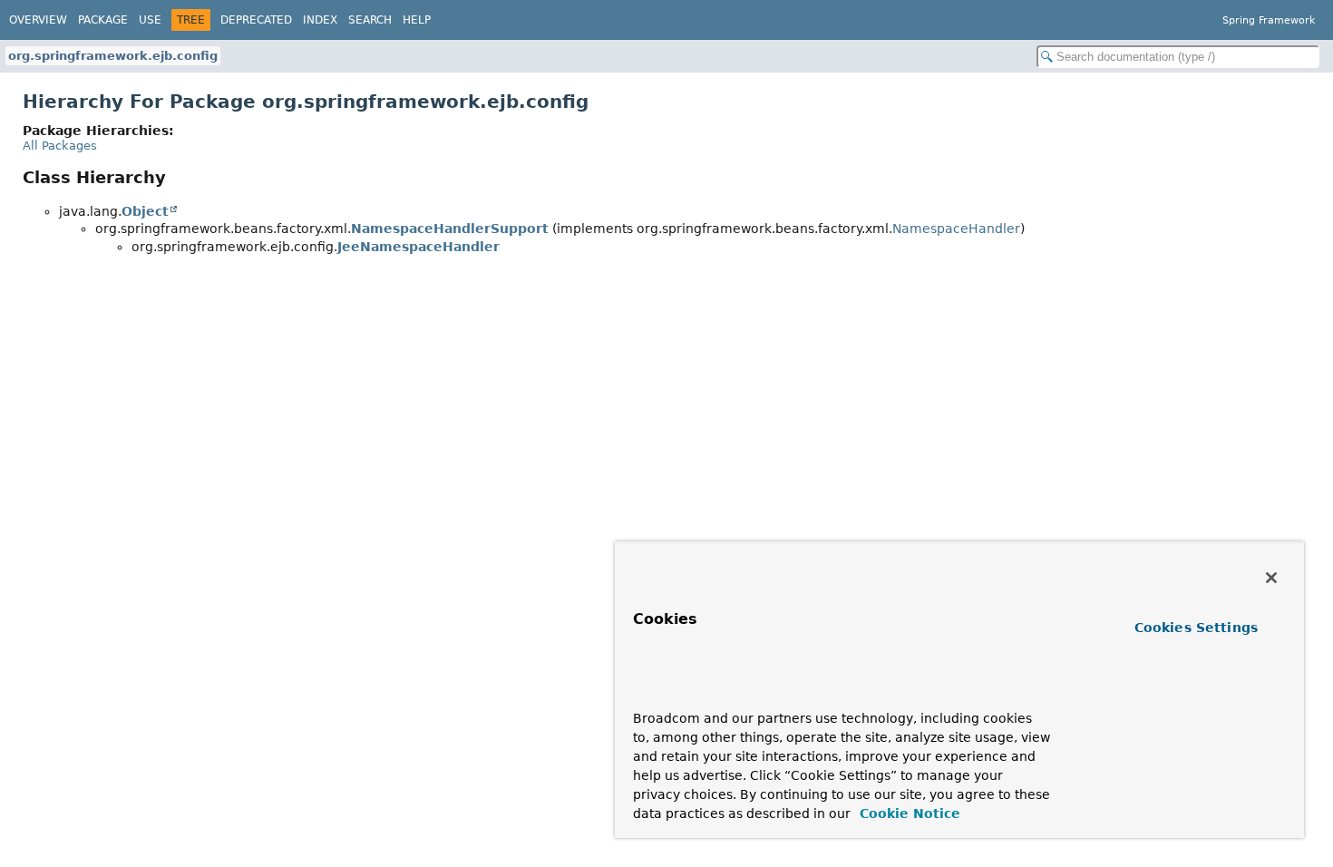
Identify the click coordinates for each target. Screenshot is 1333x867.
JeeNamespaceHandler (418, 246)
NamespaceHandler (956, 228)
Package (103, 20)
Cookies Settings (1196, 627)
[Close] (1271, 578)
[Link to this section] (668, 691)
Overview (38, 20)
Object (145, 211)
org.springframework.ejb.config (113, 56)
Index (320, 20)
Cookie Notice (907, 813)
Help (417, 20)
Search (370, 20)
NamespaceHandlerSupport (450, 228)
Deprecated (256, 20)
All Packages (60, 145)
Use (150, 20)
